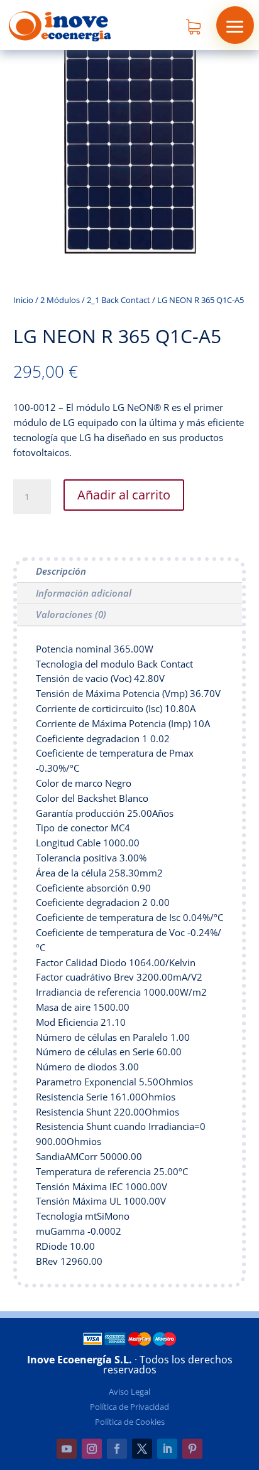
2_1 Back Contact (118, 300)
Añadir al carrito (123, 494)
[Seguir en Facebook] (117, 1449)
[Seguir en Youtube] (67, 1449)
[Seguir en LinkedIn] (167, 1449)
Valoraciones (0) (71, 614)
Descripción (61, 571)
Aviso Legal (129, 1391)
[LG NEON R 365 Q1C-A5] (129, 256)
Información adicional (83, 593)
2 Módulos (60, 300)
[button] (235, 25)
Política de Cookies (130, 1421)
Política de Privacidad (129, 1406)
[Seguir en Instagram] (92, 1449)
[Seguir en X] (142, 1449)
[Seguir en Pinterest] (192, 1449)
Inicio (23, 300)
